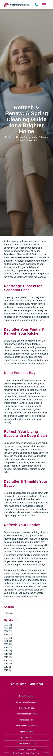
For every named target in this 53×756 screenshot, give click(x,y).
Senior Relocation (26, 696)
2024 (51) (8, 631)
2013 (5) (7, 667)
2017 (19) (8, 654)
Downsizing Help (26, 720)
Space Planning (26, 732)
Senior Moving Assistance (26, 702)
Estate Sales (26, 737)
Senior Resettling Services (26, 714)
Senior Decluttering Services (26, 726)
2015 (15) (8, 660)
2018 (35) (8, 651)
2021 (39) (8, 641)
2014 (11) (8, 664)
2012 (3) (7, 670)
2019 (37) (8, 647)
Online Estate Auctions (26, 743)
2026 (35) (8, 625)
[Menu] (44, 4)
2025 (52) (8, 628)
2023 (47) (8, 634)
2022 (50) (8, 638)
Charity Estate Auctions (26, 749)
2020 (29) (8, 644)
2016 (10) (8, 657)
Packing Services (26, 708)
